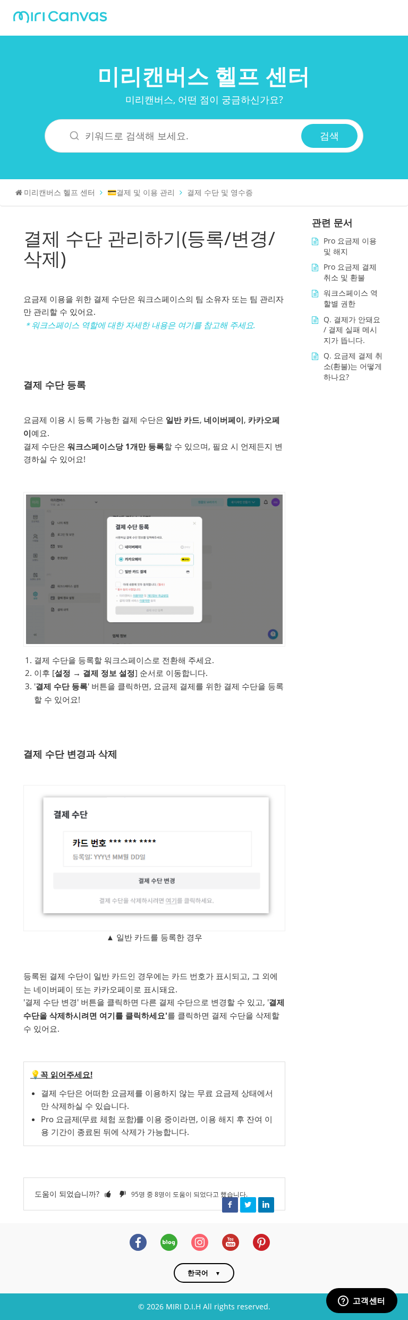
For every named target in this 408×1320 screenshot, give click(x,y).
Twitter (248, 1205)
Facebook (230, 1205)
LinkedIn (266, 1205)
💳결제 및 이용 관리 (141, 192)
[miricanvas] (60, 16)
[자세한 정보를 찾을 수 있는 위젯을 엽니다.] (361, 1301)
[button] (107, 1194)
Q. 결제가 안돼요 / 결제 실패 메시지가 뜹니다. (352, 329)
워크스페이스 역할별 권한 (351, 298)
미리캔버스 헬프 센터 (204, 75)
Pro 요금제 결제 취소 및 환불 (350, 272)
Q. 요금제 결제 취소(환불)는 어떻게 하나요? (353, 365)
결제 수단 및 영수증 (220, 192)
